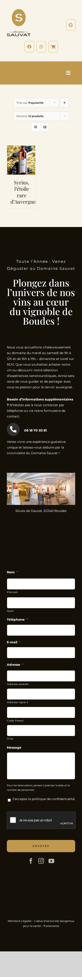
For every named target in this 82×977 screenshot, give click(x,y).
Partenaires (51, 926)
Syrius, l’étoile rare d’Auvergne (23, 192)
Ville (10, 738)
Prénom (12, 592)
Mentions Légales (19, 921)
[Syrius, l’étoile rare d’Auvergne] (21, 148)
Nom (12, 572)
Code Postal (15, 720)
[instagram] (41, 861)
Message (14, 747)
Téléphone (17, 620)
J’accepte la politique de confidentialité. (43, 799)
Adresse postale (18, 684)
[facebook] (31, 861)
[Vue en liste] (44, 127)
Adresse (15, 665)
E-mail (13, 642)
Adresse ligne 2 (17, 702)
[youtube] (51, 861)
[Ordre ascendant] (64, 102)
